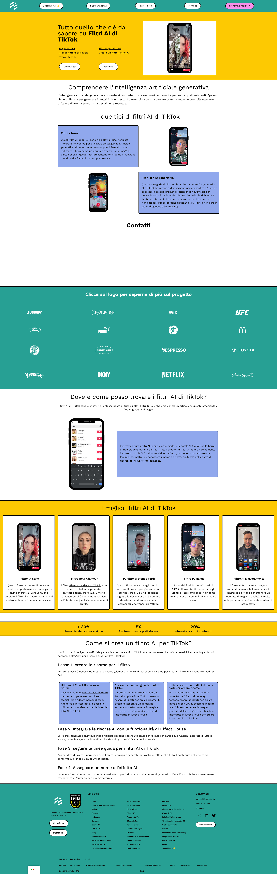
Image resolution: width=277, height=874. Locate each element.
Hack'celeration (133, 848)
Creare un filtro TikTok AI (114, 52)
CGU (142, 871)
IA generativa (67, 48)
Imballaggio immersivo (171, 817)
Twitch (172, 865)
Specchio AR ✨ (168, 848)
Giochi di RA (167, 813)
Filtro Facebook (98, 844)
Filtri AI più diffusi (110, 48)
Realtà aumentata (169, 825)
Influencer (96, 817)
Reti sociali (96, 829)
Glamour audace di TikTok (85, 585)
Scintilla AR (62, 865)
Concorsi (95, 821)
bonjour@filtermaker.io (205, 799)
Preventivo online (99, 837)
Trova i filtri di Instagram (95, 865)
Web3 (164, 844)
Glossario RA (132, 821)
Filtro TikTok (132, 809)
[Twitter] (213, 815)
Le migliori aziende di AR (102, 848)
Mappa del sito (133, 844)
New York (63, 859)
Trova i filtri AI (67, 57)
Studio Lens (75, 865)
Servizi (165, 829)
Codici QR (96, 825)
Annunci (95, 813)
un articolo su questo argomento (195, 405)
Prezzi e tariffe (133, 817)
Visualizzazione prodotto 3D (173, 821)
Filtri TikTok (147, 405)
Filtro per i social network (103, 840)
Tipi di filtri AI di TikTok (73, 52)
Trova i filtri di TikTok (153, 865)
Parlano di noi (132, 825)
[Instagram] (199, 815)
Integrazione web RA (170, 837)
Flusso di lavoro (168, 840)
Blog (94, 833)
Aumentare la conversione (138, 837)
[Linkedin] (206, 815)
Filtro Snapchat (133, 805)
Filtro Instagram (133, 801)
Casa (94, 801)
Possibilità (166, 805)
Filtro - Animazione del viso (173, 809)
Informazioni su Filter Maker (103, 805)
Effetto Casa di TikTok (95, 692)
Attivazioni (96, 809)
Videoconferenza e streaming (174, 833)
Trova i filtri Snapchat (123, 865)
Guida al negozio (134, 840)
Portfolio (165, 801)
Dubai (87, 859)
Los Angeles (75, 859)
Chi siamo (200, 808)
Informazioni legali (134, 829)
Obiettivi (130, 833)
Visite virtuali (184, 865)
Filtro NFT (131, 813)
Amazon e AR (202, 865)
